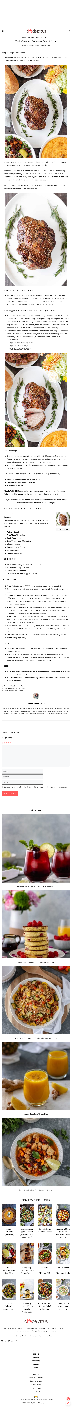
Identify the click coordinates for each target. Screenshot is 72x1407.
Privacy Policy (36, 1384)
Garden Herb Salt (19, 571)
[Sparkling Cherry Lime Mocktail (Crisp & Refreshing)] (36, 848)
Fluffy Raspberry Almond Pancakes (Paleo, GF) (36, 962)
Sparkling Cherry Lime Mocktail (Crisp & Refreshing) (36, 886)
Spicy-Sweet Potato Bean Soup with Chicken (36, 1190)
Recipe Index (36, 1388)
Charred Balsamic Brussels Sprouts (9, 1306)
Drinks (36, 1364)
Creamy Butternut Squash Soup (9, 1232)
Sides (36, 1368)
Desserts (36, 1361)
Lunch (36, 1354)
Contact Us (36, 1391)
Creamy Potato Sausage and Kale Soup (63, 1306)
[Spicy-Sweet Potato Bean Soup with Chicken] (36, 1152)
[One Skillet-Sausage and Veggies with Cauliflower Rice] (36, 1000)
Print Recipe (20, 53)
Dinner (6, 686)
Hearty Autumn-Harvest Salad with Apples (45, 1306)
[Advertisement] (36, 14)
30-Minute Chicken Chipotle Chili (45, 1270)
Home (24, 37)
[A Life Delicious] (36, 31)
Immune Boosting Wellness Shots (36, 1114)
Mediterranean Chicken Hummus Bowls (63, 1270)
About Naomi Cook (36, 704)
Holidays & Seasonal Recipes (38, 37)
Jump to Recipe (8, 53)
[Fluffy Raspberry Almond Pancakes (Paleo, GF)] (36, 924)
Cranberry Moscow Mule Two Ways (9, 1270)
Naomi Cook (28, 45)
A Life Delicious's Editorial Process (56, 713)
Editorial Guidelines (36, 1378)
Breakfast (36, 1350)
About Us (36, 1374)
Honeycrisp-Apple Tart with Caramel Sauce (27, 1270)
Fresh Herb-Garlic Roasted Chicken (15, 688)
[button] (69, 31)
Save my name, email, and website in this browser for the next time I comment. (35, 787)
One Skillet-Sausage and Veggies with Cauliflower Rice (36, 1038)
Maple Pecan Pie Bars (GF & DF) (14, 690)
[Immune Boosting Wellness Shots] (36, 1076)
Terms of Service (36, 1381)
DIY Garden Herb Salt (34, 465)
